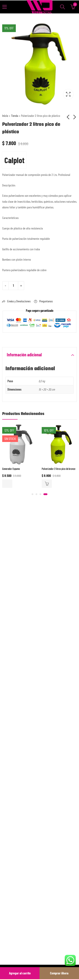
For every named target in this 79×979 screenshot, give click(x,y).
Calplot (14, 160)
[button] (32, 494)
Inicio (5, 115)
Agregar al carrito (20, 973)
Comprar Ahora (59, 973)
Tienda (14, 115)
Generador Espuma (11, 469)
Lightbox (68, 94)
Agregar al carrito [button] (47, 484)
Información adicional (24, 354)
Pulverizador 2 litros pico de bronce (58, 469)
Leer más (7, 484)
